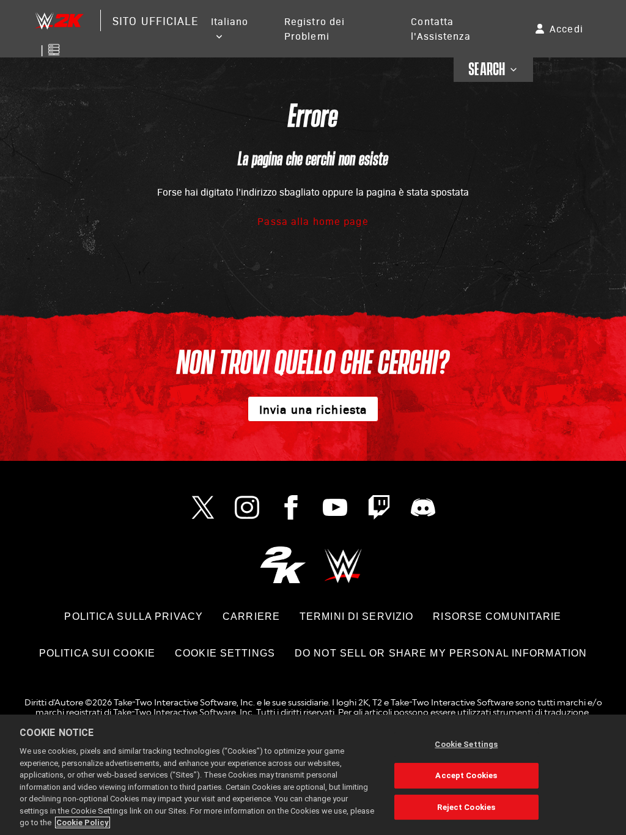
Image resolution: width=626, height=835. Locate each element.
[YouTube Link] (335, 507)
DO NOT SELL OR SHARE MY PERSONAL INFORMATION (441, 653)
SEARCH (487, 69)
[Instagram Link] (247, 507)
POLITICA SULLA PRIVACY (133, 616)
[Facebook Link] (291, 507)
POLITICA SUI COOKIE (97, 653)
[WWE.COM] (343, 564)
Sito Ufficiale (155, 20)
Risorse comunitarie (497, 616)
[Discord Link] (423, 507)
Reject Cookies (466, 807)
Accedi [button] (566, 28)
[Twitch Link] (379, 507)
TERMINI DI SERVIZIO (356, 616)
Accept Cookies (466, 775)
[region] (313, 775)
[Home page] (58, 20)
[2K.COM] (283, 564)
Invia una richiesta (313, 409)
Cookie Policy (82, 822)
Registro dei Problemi (314, 28)
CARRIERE (251, 616)
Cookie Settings (225, 653)
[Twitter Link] (203, 507)
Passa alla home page (312, 221)
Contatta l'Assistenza (440, 28)
